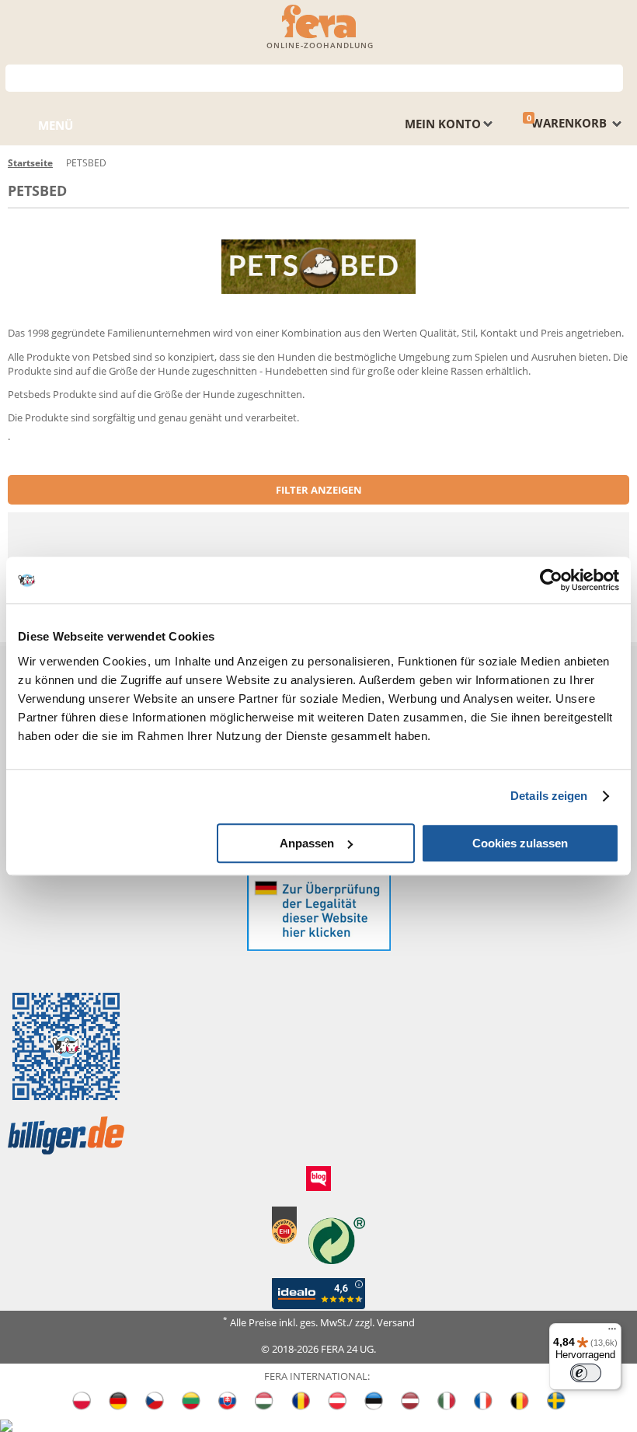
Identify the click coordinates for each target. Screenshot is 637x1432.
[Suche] (611, 77)
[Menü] (612, 1332)
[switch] (585, 1373)
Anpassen (307, 843)
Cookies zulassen (520, 843)
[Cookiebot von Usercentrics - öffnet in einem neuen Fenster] (551, 580)
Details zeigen (548, 795)
